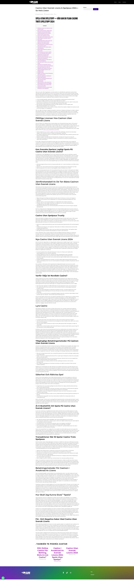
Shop (120, 2)
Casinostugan (40, 80)
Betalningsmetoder (42, 77)
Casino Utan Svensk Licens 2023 (72, 550)
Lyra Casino (40, 39)
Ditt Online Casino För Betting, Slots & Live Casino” (42, 552)
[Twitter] (67, 573)
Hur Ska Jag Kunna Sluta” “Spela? (44, 51)
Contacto (124, 2)
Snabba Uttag (40, 72)
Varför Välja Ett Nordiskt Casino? (44, 38)
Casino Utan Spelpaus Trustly (44, 35)
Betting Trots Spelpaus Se (43, 55)
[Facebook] (63, 573)
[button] (3, 578)
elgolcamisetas (40, 14)
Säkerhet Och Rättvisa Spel (43, 43)
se (55, 14)
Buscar (84, 7)
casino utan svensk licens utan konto (51, 129)
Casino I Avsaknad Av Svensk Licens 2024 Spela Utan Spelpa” (57, 554)
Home (115, 2)
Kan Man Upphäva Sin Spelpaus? (44, 75)
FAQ (91, 571)
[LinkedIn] (70, 573)
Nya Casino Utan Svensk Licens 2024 (45, 36)
